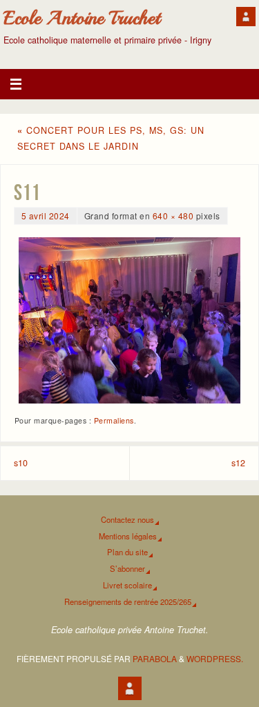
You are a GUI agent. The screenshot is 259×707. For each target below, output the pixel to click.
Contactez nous (127, 519)
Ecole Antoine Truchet (81, 18)
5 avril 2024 (45, 215)
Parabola (155, 658)
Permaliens (114, 420)
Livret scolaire (127, 584)
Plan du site (127, 551)
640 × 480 (173, 215)
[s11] (129, 320)
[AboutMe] (246, 16)
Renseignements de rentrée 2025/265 (127, 601)
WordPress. (214, 658)
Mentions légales (128, 535)
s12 (238, 463)
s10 (21, 463)
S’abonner (127, 568)
